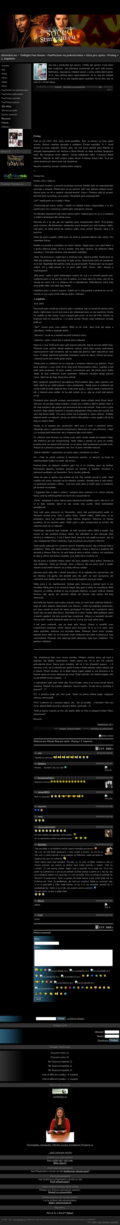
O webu (5, 65)
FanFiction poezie (10, 102)
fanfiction (106, 1222)
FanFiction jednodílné (12, 94)
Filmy (4, 78)
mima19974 (44, 792)
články (94, 1222)
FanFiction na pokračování (15, 90)
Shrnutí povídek (9, 110)
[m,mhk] (16, 146)
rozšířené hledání (75, 1018)
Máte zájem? (60, 1163)
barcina (42, 763)
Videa (4, 82)
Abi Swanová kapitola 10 (60, 1070)
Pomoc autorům (9, 114)
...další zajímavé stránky (60, 1152)
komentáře (114, 1222)
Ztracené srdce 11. (60, 1053)
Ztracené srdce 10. (60, 1057)
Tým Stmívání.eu (19, 1219)
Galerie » (6, 127)
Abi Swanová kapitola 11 (60, 1066)
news (100, 1222)
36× (100, 87)
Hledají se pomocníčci (60, 1192)
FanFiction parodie (11, 98)
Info (3, 70)
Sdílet (110, 736)
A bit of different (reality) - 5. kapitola (60, 1079)
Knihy (4, 74)
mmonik (58, 87)
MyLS (41, 901)
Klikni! (70, 1213)
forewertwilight (46, 778)
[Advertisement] (60, 7)
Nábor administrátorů (60, 1203)
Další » (109, 748)
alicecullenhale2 (46, 827)
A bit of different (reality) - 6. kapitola (60, 1074)
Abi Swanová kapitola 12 (60, 1061)
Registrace (103, 1040)
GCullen (42, 844)
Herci (4, 86)
